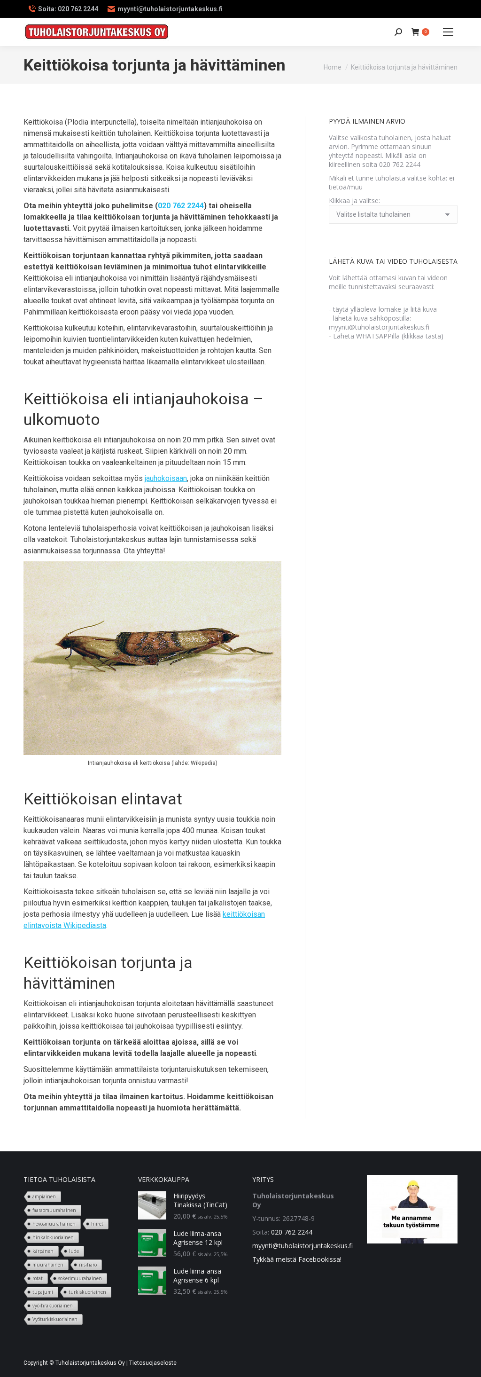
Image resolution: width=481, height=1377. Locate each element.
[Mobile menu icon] (448, 32)
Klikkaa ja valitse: (354, 200)
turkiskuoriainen (87, 1292)
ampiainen (44, 1196)
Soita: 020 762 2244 (68, 9)
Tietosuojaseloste (153, 1363)
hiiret (97, 1223)
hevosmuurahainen (54, 1223)
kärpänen (43, 1251)
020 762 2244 (181, 205)
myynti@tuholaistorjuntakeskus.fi (302, 1245)
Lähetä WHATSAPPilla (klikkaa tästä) (388, 335)
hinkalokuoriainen (53, 1237)
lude (74, 1251)
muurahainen (47, 1264)
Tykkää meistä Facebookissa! (296, 1259)
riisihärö (88, 1264)
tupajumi (42, 1292)
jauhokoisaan (166, 478)
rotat (37, 1278)
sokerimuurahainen (80, 1278)
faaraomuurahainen (54, 1210)
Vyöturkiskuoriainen (55, 1319)
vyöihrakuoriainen (52, 1305)
